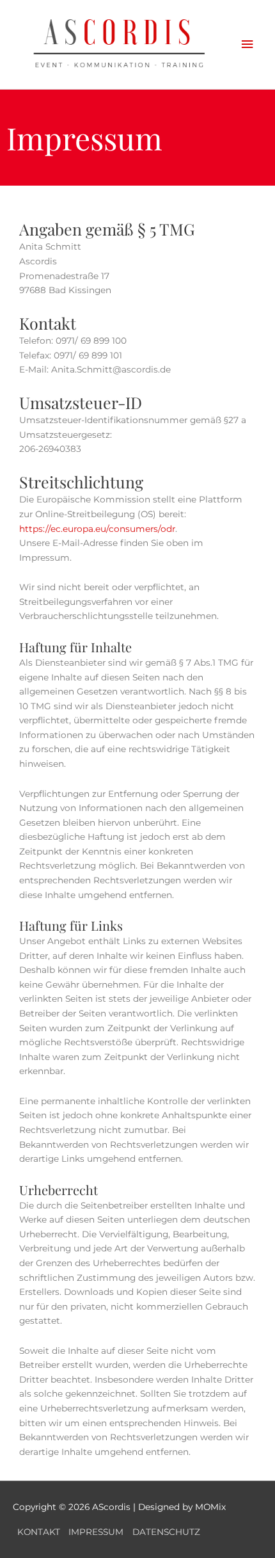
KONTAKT (38, 1532)
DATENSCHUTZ (166, 1532)
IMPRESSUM (95, 1532)
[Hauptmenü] (247, 44)
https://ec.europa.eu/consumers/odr (97, 529)
